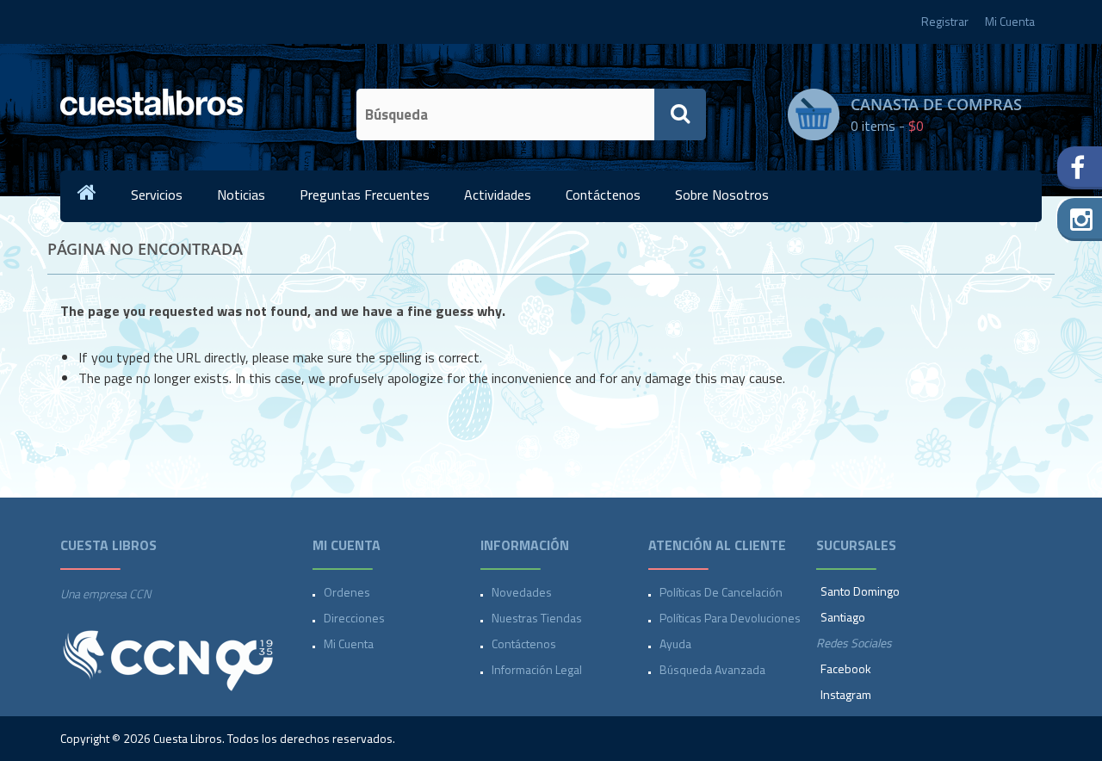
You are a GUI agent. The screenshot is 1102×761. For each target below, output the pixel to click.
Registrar (945, 21)
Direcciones (354, 618)
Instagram (845, 694)
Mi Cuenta (1010, 21)
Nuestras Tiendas (537, 618)
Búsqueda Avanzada (712, 669)
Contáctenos (603, 194)
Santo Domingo (860, 591)
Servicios (157, 194)
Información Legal (537, 669)
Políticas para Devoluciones (730, 618)
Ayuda (675, 643)
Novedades (522, 592)
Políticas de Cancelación (721, 592)
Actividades (497, 194)
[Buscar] (680, 114)
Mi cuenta (349, 643)
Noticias (241, 194)
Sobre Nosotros (722, 194)
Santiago (842, 617)
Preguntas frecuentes (365, 194)
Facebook (845, 668)
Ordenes (347, 592)
